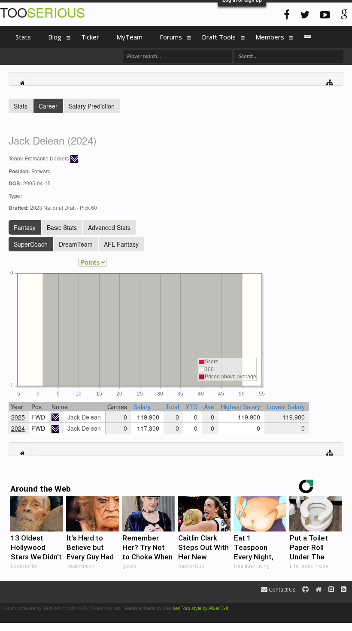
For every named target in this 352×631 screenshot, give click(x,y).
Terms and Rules (332, 607)
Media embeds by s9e (148, 607)
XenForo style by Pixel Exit (200, 607)
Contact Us (281, 589)
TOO (42, 12)
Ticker (90, 37)
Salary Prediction (92, 106)
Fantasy (25, 227)
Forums (171, 37)
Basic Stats (62, 227)
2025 (18, 417)
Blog (54, 37)
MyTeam (129, 37)
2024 (18, 428)
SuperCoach (31, 244)
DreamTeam (76, 244)
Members (269, 37)
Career (48, 106)
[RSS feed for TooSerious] (343, 589)
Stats (20, 106)
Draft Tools (219, 37)
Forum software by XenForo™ (61, 607)
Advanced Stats (109, 227)
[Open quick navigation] (330, 82)
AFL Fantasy (121, 244)
